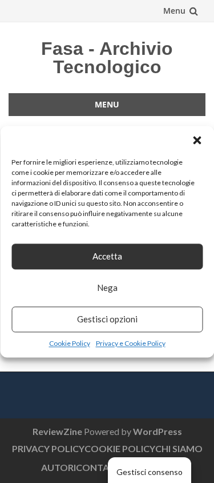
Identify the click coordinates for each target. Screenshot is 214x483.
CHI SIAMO (179, 448)
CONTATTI (99, 467)
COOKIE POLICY (119, 448)
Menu (174, 10)
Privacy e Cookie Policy (130, 343)
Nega (107, 287)
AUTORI (58, 467)
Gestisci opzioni (107, 319)
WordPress (157, 431)
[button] (197, 140)
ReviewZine (57, 431)
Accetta (107, 256)
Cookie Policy (69, 343)
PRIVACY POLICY (48, 448)
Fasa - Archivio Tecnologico (107, 57)
